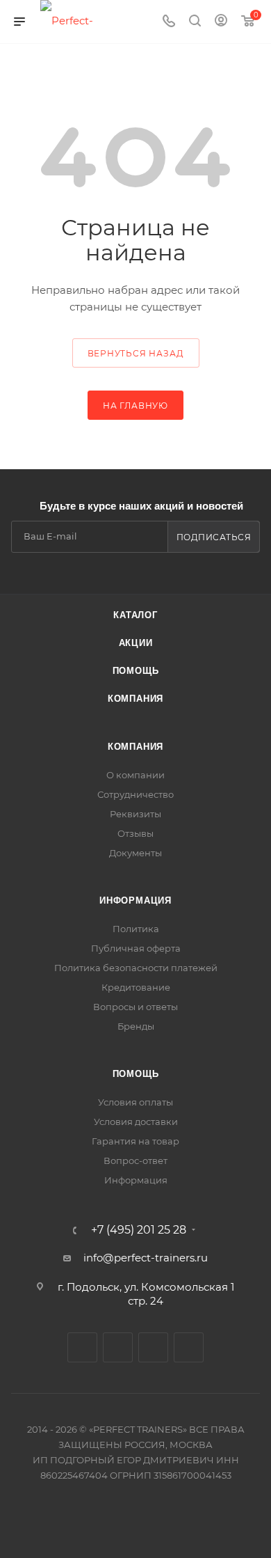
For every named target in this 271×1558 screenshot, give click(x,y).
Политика (136, 928)
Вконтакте (82, 1347)
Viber (153, 1347)
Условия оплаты (135, 1102)
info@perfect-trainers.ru (145, 1257)
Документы (135, 852)
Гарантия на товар (135, 1141)
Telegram (118, 1347)
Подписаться (214, 537)
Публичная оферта (136, 948)
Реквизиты (135, 813)
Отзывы (135, 833)
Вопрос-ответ (135, 1160)
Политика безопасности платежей (135, 967)
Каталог (135, 615)
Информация (135, 900)
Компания (135, 698)
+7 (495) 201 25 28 (138, 1230)
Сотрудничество (135, 794)
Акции (136, 643)
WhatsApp (189, 1347)
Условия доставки (136, 1121)
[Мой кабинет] (221, 22)
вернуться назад (136, 353)
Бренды (135, 1026)
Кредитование (135, 987)
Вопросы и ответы (135, 1006)
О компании (135, 774)
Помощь (136, 671)
